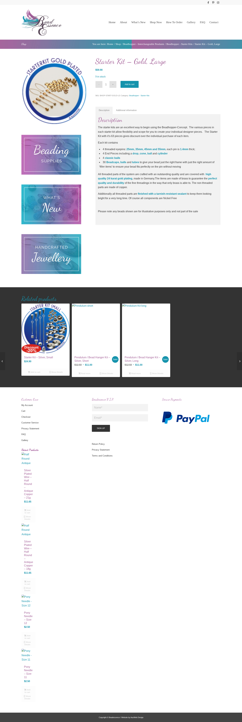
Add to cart (129, 84)
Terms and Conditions (102, 455)
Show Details (57, 372)
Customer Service (30, 422)
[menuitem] (112, 22)
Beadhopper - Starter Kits (139, 96)
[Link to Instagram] (218, 2)
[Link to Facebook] (208, 2)
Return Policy (98, 444)
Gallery (24, 440)
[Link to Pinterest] (213, 2)
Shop (23, 44)
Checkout (25, 417)
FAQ (23, 434)
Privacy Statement (30, 428)
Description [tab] (104, 110)
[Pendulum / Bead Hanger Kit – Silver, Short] (239, 361)
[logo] (41, 22)
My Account (27, 405)
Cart (23, 411)
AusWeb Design (137, 717)
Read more (85, 373)
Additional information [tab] (126, 110)
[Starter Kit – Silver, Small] (2, 361)
